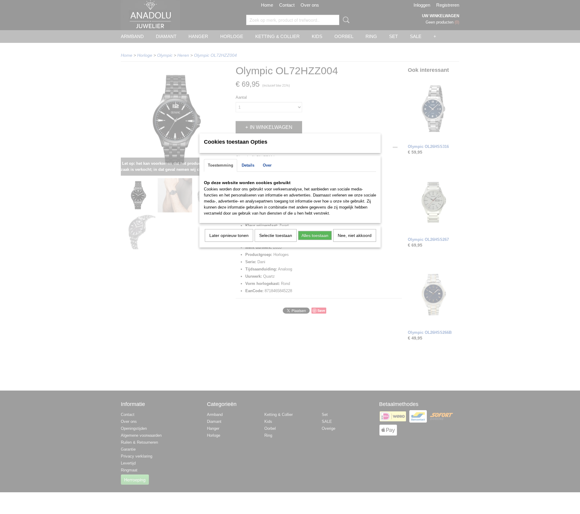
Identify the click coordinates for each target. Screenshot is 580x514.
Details (248, 165)
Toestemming (220, 165)
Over (267, 165)
